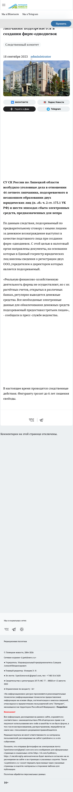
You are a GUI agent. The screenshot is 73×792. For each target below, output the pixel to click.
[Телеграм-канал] (53, 109)
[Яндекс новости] (53, 102)
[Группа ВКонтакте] (19, 102)
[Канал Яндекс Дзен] (19, 109)
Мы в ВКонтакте (10, 14)
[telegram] (42, 420)
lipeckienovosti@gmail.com (28, 675)
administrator (41, 56)
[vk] (32, 420)
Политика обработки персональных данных (24, 774)
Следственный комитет (22, 45)
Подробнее (62, 707)
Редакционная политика (15, 641)
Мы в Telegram (30, 14)
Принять (61, 23)
